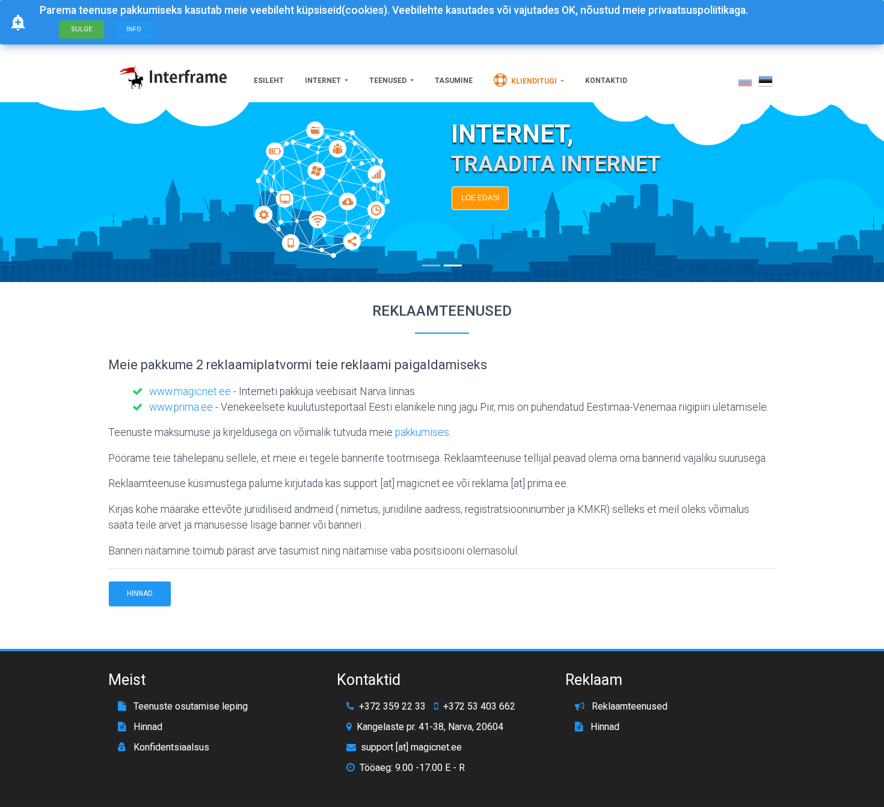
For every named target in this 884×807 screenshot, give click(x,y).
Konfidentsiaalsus (170, 747)
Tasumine (454, 80)
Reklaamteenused (628, 706)
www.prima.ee (181, 407)
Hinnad (140, 593)
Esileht (269, 80)
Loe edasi (480, 198)
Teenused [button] (388, 80)
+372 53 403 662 (479, 706)
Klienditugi (534, 81)
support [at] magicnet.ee (411, 747)
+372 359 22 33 (392, 706)
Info (133, 29)
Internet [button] (324, 80)
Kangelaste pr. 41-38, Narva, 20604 (430, 726)
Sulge (81, 29)
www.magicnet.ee (190, 391)
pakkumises (422, 432)
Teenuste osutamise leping (189, 706)
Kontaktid (606, 80)
